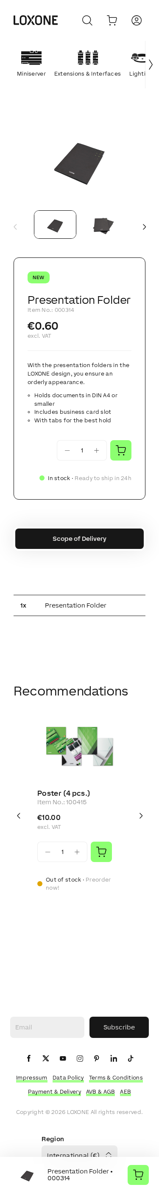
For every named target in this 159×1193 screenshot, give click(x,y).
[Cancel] (87, 20)
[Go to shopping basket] (112, 20)
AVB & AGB (100, 1091)
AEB (125, 1091)
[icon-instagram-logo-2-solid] (79, 1059)
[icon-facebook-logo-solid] (28, 1059)
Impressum (31, 1077)
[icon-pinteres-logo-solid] (96, 1059)
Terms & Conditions (116, 1077)
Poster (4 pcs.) (63, 793)
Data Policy (68, 1077)
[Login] (136, 20)
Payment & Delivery (54, 1091)
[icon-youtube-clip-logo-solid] (62, 1059)
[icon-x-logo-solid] (45, 1059)
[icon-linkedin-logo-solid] (113, 1059)
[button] (79, 160)
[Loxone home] (36, 20)
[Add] (101, 852)
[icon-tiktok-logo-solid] (130, 1059)
